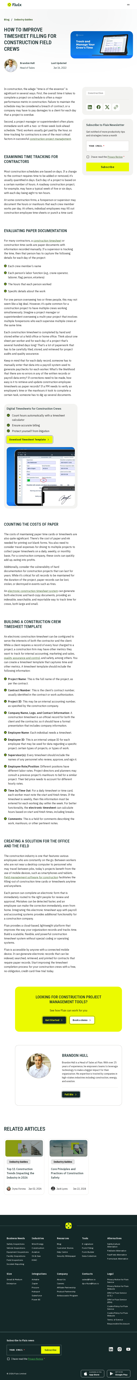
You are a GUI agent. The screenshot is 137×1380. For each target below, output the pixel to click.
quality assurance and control (22, 658)
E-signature (87, 1244)
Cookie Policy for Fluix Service (118, 1307)
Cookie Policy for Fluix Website (118, 1314)
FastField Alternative (117, 1254)
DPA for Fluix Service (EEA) (118, 1300)
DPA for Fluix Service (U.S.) (118, 1294)
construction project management (50, 138)
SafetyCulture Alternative (118, 1245)
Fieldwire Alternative (116, 1250)
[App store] (92, 1373)
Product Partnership (66, 1291)
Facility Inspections (16, 1256)
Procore (35, 1287)
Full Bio (69, 1094)
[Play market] (118, 1373)
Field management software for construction (31, 877)
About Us (61, 1279)
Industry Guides (23, 19)
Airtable (35, 1279)
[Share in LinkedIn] (90, 107)
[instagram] (120, 1349)
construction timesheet (47, 240)
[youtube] (128, 1349)
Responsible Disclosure (118, 1323)
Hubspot (36, 1291)
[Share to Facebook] (98, 107)
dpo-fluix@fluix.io (90, 1283)
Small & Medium (14, 1279)
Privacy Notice (115, 156)
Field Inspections (15, 1260)
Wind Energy (37, 1244)
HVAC (34, 1260)
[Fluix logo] (14, 5)
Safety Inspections (16, 1244)
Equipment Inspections (18, 1252)
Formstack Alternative (117, 1258)
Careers (60, 1283)
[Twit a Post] (107, 107)
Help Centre (62, 1252)
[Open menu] (128, 5)
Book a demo (80, 1020)
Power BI (36, 1299)
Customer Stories (65, 1248)
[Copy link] (116, 107)
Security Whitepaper (66, 1256)
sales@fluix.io (88, 1279)
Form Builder (88, 1252)
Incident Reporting (15, 1264)
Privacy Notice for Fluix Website (118, 1287)
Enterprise (11, 1283)
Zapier (35, 1283)
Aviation (36, 1252)
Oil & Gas (36, 1256)
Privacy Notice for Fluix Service (118, 1280)
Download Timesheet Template (27, 439)
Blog (6, 19)
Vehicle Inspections (16, 1248)
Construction (38, 1248)
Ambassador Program (67, 1295)
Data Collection (89, 1256)
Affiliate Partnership (66, 1287)
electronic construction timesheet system (33, 591)
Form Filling (87, 1248)
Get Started (52, 1020)
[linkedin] (111, 1349)
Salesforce (37, 1295)
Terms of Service (115, 1319)
